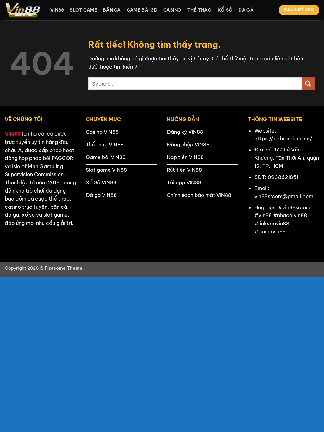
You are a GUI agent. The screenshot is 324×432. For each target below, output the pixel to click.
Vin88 (57, 10)
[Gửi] (308, 83)
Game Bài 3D (142, 10)
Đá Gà (245, 10)
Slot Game (83, 10)
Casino (172, 10)
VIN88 (13, 134)
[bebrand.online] (23, 10)
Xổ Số (225, 10)
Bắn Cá (112, 10)
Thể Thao (199, 10)
